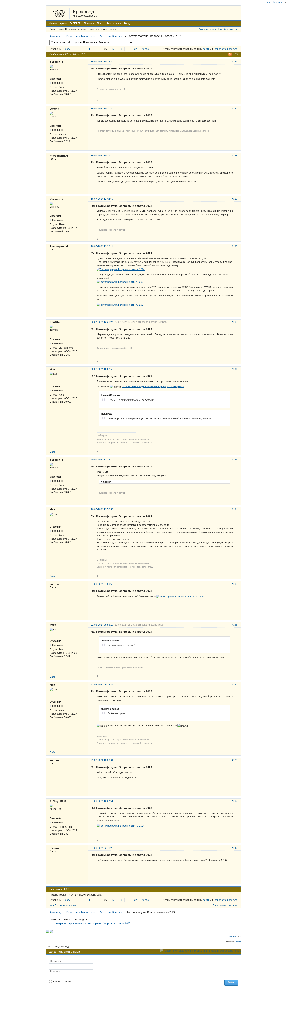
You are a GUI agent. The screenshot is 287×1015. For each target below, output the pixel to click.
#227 (234, 108)
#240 (234, 848)
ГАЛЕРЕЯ (75, 23)
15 (97, 49)
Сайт (52, 452)
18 (120, 49)
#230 (234, 246)
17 (113, 49)
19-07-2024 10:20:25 (102, 108)
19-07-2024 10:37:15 (102, 155)
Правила (89, 23)
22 (135, 49)
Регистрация (114, 23)
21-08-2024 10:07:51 (102, 801)
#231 (234, 322)
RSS (235, 54)
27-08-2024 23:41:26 (102, 848)
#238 (234, 760)
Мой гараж (102, 435)
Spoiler (105, 482)
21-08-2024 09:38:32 (102, 684)
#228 (234, 155)
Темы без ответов (227, 29)
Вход (127, 23)
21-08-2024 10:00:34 (102, 760)
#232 (234, 369)
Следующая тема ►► (225, 905)
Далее (145, 49)
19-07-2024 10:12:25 (102, 61)
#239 (234, 801)
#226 (234, 61)
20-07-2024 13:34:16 (102, 459)
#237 (234, 684)
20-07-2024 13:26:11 (102, 246)
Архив (63, 23)
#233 (234, 459)
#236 (234, 624)
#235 (234, 584)
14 (90, 49)
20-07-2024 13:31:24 (102, 322)
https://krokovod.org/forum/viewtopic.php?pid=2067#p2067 (153, 386)
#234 (234, 509)
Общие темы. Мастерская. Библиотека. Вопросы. (94, 36)
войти (206, 49)
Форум (53, 23)
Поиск (100, 23)
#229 (234, 199)
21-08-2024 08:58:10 (102, 624)
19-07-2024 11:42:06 (102, 199)
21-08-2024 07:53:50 (102, 584)
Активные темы (207, 29)
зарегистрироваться (226, 49)
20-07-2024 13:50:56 (102, 509)
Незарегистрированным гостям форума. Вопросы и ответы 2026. (92, 923)
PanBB (232, 936)
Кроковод (83, 11)
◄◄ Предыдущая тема (63, 905)
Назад (66, 49)
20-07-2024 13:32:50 (102, 369)
